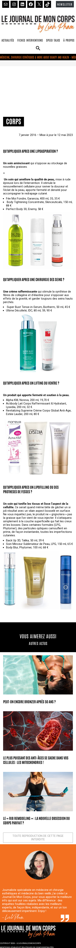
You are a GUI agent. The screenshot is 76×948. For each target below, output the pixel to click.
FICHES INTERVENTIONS (30, 40)
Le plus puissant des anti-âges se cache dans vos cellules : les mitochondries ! (35, 759)
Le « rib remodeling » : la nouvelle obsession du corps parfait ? (36, 820)
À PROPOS (68, 40)
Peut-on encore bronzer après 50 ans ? (29, 701)
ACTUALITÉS (8, 40)
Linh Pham (14, 918)
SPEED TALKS (53, 40)
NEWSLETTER (64, 4)
